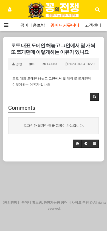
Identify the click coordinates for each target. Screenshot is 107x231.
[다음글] (85, 144)
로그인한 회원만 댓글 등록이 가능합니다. (54, 126)
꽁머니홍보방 (32, 25)
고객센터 (93, 25)
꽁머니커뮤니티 (64, 25)
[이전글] (77, 144)
